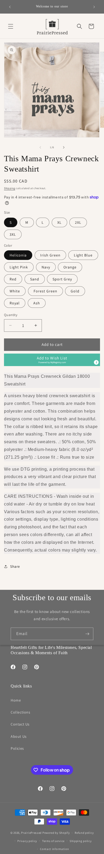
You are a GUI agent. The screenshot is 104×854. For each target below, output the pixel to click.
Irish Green (50, 255)
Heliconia (18, 255)
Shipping (9, 188)
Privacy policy (27, 841)
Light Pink (19, 267)
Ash (36, 303)
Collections (20, 712)
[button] (11, 26)
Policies (17, 748)
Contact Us (20, 724)
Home (16, 700)
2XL (78, 222)
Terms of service (53, 841)
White (15, 291)
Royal (15, 303)
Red (13, 279)
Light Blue (83, 255)
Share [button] (15, 566)
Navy (46, 267)
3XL (13, 234)
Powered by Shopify (56, 833)
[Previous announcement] (10, 7)
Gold (75, 291)
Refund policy (84, 833)
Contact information (54, 849)
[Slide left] (40, 147)
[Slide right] (64, 147)
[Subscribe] (87, 634)
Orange (70, 267)
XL (59, 222)
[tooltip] (96, 362)
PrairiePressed (31, 833)
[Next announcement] (94, 7)
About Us (19, 736)
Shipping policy (81, 841)
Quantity (10, 315)
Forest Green (45, 291)
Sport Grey (62, 279)
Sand (34, 279)
